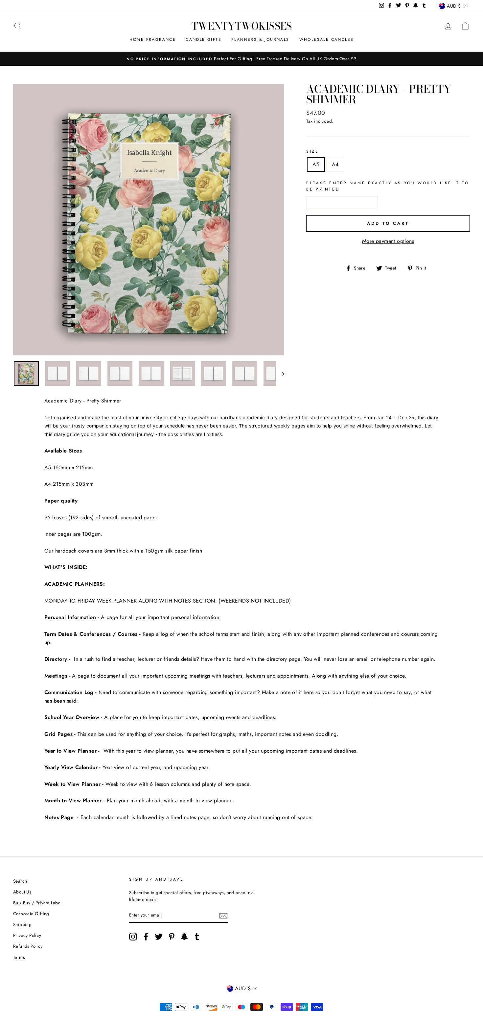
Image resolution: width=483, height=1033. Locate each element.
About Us (22, 892)
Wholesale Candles (326, 39)
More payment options (388, 241)
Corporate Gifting (31, 913)
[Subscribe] (223, 915)
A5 (315, 164)
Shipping (22, 924)
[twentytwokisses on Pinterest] (171, 937)
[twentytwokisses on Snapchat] (184, 937)
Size (312, 151)
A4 (335, 164)
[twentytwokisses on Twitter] (159, 937)
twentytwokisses (242, 26)
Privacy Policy (27, 935)
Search (20, 881)
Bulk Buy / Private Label (37, 902)
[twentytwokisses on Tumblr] (197, 937)
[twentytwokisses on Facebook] (146, 937)
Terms (19, 957)
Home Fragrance (152, 39)
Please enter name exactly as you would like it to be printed (387, 186)
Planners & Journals (260, 39)
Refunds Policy (28, 946)
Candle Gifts (203, 39)
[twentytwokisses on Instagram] (133, 937)
